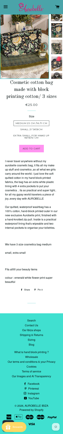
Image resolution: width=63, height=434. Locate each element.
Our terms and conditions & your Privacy (31, 362)
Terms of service (31, 371)
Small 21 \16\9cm (31, 129)
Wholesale (31, 357)
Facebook (33, 384)
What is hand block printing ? (31, 352)
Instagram (33, 393)
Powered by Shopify (31, 410)
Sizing (31, 340)
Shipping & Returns (31, 335)
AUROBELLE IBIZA (36, 406)
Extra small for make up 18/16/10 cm (31, 136)
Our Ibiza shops (31, 330)
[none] (56, 17)
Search (31, 320)
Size (31, 116)
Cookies (31, 366)
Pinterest (33, 388)
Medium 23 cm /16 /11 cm (31, 123)
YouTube (33, 398)
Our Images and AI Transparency (31, 376)
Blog (31, 344)
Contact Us (31, 325)
